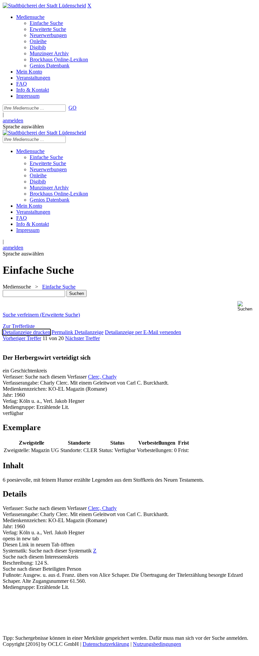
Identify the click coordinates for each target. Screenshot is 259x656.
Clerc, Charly (102, 377)
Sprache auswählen (23, 126)
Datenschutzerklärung (106, 644)
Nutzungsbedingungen (157, 644)
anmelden (13, 120)
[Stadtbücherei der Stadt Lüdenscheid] (44, 5)
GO (72, 108)
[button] (246, 306)
